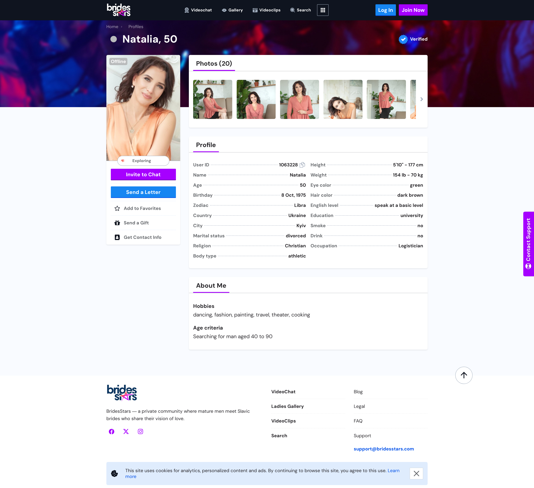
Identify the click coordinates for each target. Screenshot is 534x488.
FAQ (358, 421)
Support (362, 436)
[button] (143, 108)
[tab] (214, 63)
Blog (358, 392)
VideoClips (283, 421)
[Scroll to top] (464, 375)
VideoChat (283, 392)
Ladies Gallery (287, 406)
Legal (359, 406)
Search (279, 436)
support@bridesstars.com (384, 449)
